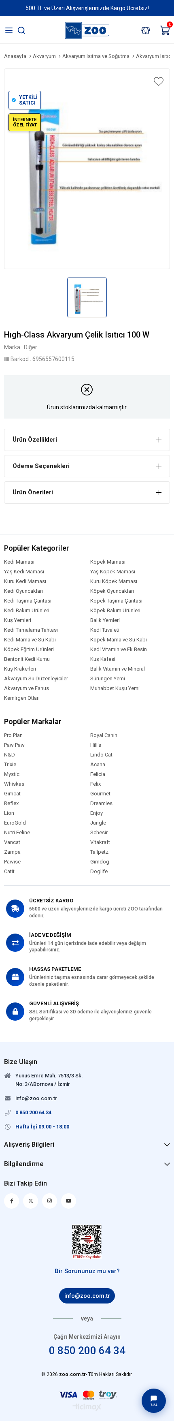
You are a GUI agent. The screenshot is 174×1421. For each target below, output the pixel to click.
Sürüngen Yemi (107, 679)
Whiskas (14, 784)
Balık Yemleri (105, 620)
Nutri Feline (17, 833)
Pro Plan (13, 735)
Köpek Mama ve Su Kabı (118, 640)
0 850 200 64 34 (87, 1350)
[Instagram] (49, 1201)
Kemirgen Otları (22, 698)
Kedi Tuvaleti (104, 630)
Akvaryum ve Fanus (26, 688)
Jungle (98, 823)
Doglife (99, 871)
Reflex (11, 803)
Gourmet (100, 794)
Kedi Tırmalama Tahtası (31, 630)
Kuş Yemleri (17, 620)
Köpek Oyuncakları (112, 591)
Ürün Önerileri (33, 492)
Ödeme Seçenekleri (41, 466)
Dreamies (101, 803)
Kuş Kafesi (102, 659)
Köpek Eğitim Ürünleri (29, 649)
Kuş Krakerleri (20, 669)
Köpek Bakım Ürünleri (115, 610)
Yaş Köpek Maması (112, 572)
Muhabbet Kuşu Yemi (115, 688)
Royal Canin (103, 735)
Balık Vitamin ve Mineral (117, 669)
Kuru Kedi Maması (25, 581)
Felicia (97, 774)
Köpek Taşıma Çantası (116, 601)
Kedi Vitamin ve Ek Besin (118, 649)
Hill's (95, 745)
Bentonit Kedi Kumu (27, 659)
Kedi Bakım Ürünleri (26, 610)
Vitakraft (100, 842)
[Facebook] (11, 1201)
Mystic (11, 774)
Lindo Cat (101, 755)
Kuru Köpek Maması (113, 581)
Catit (9, 871)
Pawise (12, 862)
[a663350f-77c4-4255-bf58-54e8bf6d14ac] (87, 1242)
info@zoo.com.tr (87, 1296)
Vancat (12, 842)
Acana (97, 764)
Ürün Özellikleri (35, 439)
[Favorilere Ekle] (158, 81)
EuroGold (15, 823)
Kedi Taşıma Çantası (27, 601)
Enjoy (96, 813)
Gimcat (12, 794)
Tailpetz (99, 852)
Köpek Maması (107, 562)
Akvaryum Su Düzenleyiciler (36, 679)
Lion (9, 813)
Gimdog (99, 862)
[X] (30, 1201)
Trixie (10, 764)
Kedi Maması (19, 562)
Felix (95, 784)
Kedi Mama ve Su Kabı (30, 640)
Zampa (12, 852)
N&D (9, 755)
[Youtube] (68, 1201)
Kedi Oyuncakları (23, 591)
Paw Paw (14, 745)
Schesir (99, 833)
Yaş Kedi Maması (24, 572)
